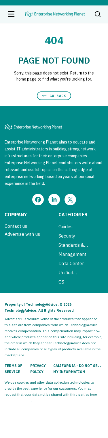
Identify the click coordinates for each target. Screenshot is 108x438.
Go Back (58, 95)
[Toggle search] (97, 14)
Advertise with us (22, 234)
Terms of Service (13, 369)
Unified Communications (75, 273)
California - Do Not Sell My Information (77, 369)
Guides (65, 226)
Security (66, 236)
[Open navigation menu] (11, 14)
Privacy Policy (38, 369)
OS (61, 282)
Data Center (71, 263)
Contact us (16, 226)
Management (72, 254)
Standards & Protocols (71, 245)
